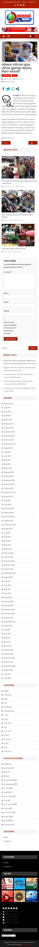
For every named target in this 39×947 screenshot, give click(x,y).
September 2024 (9, 492)
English (6, 691)
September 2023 (9, 525)
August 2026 (8, 403)
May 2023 (7, 541)
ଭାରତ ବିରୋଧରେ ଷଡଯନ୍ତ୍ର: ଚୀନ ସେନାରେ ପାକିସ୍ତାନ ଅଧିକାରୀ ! (17, 216)
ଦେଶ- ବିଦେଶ (8, 731)
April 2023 (7, 545)
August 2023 (8, 529)
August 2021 (8, 626)
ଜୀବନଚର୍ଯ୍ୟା (7, 723)
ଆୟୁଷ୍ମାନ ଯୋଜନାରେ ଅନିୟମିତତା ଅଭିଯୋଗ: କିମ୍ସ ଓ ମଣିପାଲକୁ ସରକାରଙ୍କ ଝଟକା (20, 369)
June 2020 (7, 678)
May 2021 (7, 638)
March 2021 (8, 646)
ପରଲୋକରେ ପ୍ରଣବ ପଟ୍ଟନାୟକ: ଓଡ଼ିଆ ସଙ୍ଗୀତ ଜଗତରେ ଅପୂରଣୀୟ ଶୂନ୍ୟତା (18, 376)
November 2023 (9, 517)
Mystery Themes (26, 944)
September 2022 (9, 573)
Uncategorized (9, 711)
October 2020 (8, 662)
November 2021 (9, 613)
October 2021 (8, 618)
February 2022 (9, 601)
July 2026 (7, 407)
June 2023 (7, 537)
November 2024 (9, 484)
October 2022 (8, 569)
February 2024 (9, 508)
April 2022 (7, 593)
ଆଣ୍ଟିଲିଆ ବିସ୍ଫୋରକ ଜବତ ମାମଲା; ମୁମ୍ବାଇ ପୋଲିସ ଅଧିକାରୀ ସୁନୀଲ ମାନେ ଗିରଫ (8, 143)
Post (5, 703)
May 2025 (7, 460)
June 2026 (7, 412)
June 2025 (7, 456)
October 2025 (8, 440)
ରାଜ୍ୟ (14, 75)
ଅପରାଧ (6, 715)
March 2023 (8, 549)
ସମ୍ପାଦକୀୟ (7, 751)
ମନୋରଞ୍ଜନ (7, 739)
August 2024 (8, 496)
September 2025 (9, 444)
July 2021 (7, 630)
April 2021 (7, 642)
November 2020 (9, 658)
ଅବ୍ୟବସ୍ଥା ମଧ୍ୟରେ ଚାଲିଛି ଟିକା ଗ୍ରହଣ (14, 248)
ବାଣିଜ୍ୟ (6, 735)
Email (6, 302)
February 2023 (9, 553)
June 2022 (7, 585)
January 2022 (8, 605)
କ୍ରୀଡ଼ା (6, 719)
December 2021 (9, 609)
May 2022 (7, 589)
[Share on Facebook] (3, 89)
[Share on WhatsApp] (13, 89)
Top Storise (6, 75)
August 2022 (8, 577)
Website (6, 311)
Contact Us (31, 2)
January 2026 (8, 428)
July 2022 (7, 581)
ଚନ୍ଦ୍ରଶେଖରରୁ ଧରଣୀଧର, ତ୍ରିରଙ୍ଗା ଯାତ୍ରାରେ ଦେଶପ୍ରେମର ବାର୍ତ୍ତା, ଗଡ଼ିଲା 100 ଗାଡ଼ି (18, 382)
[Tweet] (8, 89)
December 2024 (9, 480)
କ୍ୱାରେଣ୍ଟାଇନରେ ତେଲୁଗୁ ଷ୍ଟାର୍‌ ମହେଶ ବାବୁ (33, 143)
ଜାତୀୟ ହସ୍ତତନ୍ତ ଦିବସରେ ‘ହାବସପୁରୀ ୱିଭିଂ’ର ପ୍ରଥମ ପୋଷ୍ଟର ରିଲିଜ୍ (20, 389)
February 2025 (9, 472)
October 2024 (8, 488)
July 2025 (7, 452)
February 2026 (9, 424)
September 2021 (9, 622)
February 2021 (9, 650)
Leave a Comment (9, 82)
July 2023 (7, 533)
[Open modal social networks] (17, 89)
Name (6, 293)
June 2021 (7, 634)
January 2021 (8, 654)
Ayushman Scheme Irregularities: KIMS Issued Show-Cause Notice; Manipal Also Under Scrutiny (20, 362)
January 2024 (8, 513)
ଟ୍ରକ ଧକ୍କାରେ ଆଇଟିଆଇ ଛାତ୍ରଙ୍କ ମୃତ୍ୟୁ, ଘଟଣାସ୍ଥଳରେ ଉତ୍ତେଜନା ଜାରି (19, 182)
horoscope (7, 695)
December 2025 (9, 432)
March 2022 (8, 597)
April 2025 (7, 464)
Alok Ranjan (19, 79)
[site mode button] (31, 36)
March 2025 (8, 468)
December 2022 (9, 561)
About (24, 2)
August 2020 (8, 670)
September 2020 (9, 666)
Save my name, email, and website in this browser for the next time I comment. (10, 328)
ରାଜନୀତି (6, 743)
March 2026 (8, 420)
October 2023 (8, 521)
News (6, 699)
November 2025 (9, 436)
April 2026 (7, 416)
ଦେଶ (5, 727)
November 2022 (9, 565)
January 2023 (8, 557)
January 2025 (8, 476)
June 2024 (7, 504)
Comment (8, 272)
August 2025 (8, 448)
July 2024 (7, 500)
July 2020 (7, 674)
